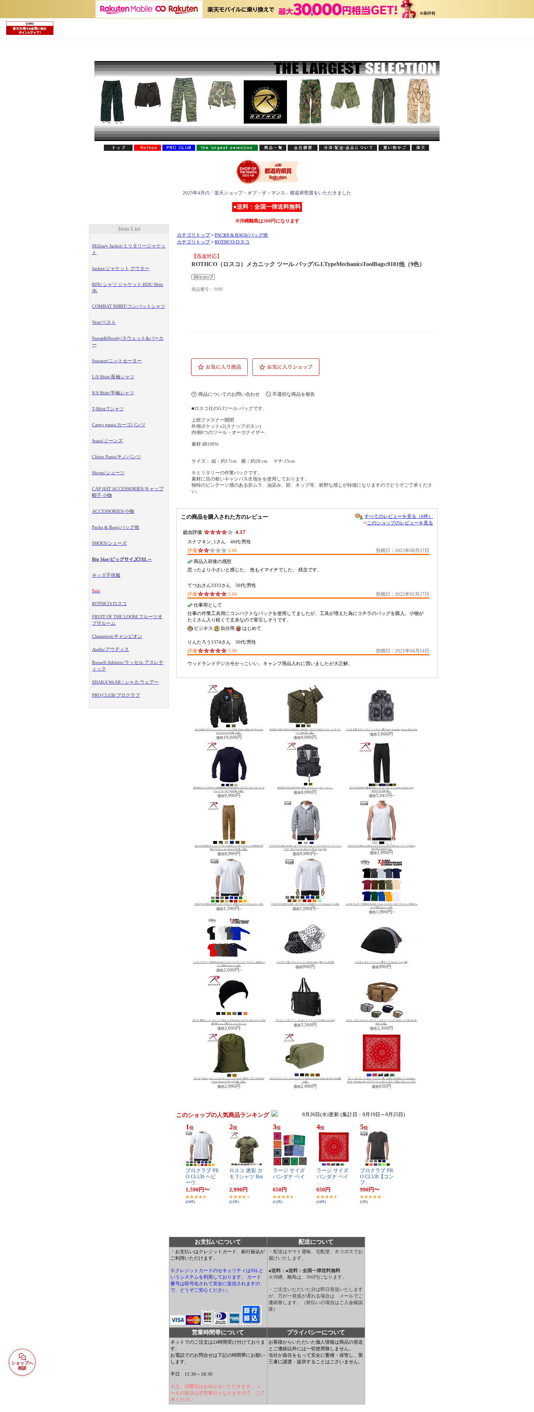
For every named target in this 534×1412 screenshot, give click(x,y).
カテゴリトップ (193, 235)
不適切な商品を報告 (293, 394)
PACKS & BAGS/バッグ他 (241, 235)
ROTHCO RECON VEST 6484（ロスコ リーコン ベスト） (305, 788)
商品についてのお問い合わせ (229, 394)
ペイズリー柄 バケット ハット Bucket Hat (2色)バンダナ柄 (305, 962)
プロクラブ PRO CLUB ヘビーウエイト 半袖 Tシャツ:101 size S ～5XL (228, 904)
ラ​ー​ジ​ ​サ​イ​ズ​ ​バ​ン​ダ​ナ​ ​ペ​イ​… (289, 1177)
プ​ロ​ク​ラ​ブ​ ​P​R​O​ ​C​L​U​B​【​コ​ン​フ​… (377, 1177)
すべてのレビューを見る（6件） (398, 516)
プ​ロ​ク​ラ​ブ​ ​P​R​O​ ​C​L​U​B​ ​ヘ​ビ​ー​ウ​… (202, 1177)
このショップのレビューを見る (400, 523)
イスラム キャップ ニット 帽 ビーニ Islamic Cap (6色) (381, 962)
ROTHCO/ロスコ (232, 242)
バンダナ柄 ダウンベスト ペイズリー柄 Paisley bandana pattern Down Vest (381, 729)
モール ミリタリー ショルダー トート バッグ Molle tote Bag (305, 1020)
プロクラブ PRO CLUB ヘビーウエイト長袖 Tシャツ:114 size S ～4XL (305, 904)
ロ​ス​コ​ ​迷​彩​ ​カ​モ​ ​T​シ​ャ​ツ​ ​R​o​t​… (246, 1177)
